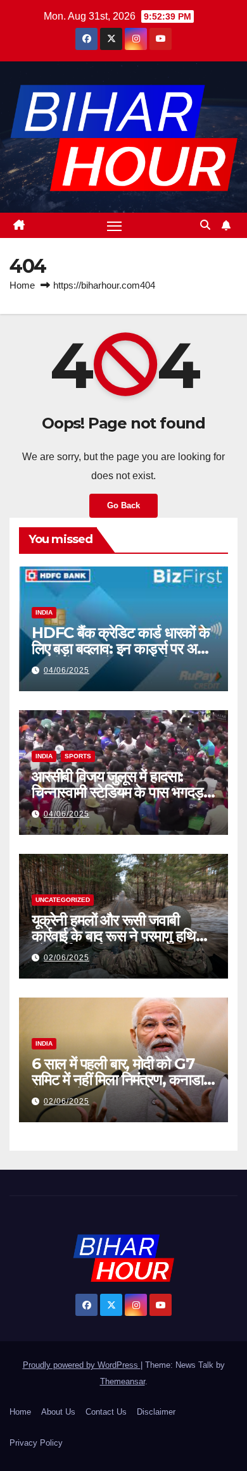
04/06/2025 (66, 670)
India (44, 612)
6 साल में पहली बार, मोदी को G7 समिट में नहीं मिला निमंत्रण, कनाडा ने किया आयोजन (123, 1080)
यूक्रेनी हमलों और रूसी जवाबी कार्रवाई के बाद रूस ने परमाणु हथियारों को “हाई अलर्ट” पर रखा (123, 936)
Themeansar (122, 1381)
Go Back (123, 505)
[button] (205, 225)
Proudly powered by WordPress (82, 1365)
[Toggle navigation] (115, 225)
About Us (58, 1412)
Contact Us (106, 1412)
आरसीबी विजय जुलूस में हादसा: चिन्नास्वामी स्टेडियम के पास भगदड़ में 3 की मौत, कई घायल (122, 792)
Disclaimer (156, 1412)
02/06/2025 (66, 957)
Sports (78, 756)
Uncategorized (62, 899)
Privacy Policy (36, 1443)
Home (22, 285)
